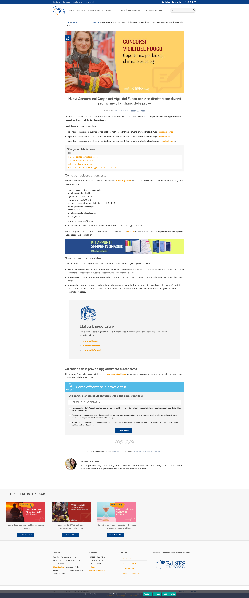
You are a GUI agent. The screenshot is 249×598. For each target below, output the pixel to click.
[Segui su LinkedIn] (192, 2)
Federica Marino (138, 111)
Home (67, 22)
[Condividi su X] (122, 442)
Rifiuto (157, 594)
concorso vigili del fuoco (153, 451)
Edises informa (76, 10)
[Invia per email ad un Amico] (127, 442)
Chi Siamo (56, 2)
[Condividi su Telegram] (131, 442)
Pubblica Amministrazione (100, 10)
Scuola (120, 10)
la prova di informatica (93, 350)
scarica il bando (166, 131)
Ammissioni (89, 2)
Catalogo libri (128, 568)
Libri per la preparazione (81, 164)
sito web (131, 231)
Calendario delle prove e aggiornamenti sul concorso (94, 167)
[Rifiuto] (245, 595)
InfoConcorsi (77, 2)
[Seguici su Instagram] (188, 2)
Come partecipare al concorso (84, 156)
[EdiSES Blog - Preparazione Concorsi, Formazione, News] (59, 10)
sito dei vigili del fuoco (116, 374)
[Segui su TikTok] (190, 2)
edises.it (92, 567)
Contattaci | (167, 2)
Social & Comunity (130, 563)
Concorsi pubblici (78, 22)
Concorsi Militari (93, 22)
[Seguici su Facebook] (185, 2)
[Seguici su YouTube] (195, 2)
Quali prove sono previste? (82, 160)
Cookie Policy (169, 594)
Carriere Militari (154, 10)
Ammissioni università (131, 573)
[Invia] (194, 10)
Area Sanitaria (135, 10)
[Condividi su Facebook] (117, 442)
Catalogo (66, 2)
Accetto (147, 594)
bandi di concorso (138, 451)
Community (176, 2)
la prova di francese (91, 345)
